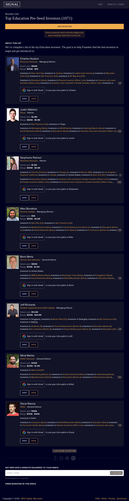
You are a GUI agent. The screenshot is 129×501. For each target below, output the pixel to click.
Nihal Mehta (27, 355)
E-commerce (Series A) (98, 230)
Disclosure (121, 498)
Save (24, 99)
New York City (37, 73)
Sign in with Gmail (35, 90)
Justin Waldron (28, 109)
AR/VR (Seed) (65, 128)
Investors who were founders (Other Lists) (99, 131)
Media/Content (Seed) (41, 227)
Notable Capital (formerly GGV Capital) (37, 308)
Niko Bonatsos (28, 208)
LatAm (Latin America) (84, 73)
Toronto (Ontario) (39, 172)
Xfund (23, 113)
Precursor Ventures (29, 62)
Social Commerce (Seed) (74, 374)
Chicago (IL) (64, 172)
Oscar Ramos (27, 403)
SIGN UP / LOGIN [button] (116, 4)
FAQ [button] (100, 4)
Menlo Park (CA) (60, 319)
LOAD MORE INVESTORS (64, 451)
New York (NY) (99, 175)
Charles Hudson (29, 58)
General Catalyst (27, 212)
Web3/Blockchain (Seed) (75, 278)
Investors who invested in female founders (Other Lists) (77, 83)
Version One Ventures (30, 260)
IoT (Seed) (71, 230)
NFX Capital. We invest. (32, 498)
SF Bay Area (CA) (77, 76)
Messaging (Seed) (39, 128)
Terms (104, 498)
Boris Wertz (26, 256)
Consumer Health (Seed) (33, 425)
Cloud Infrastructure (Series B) (67, 326)
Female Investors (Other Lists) (35, 182)
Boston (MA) (86, 172)
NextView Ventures (29, 161)
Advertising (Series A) (41, 374)
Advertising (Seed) (105, 374)
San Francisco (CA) (49, 76)
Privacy (112, 498)
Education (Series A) (72, 377)
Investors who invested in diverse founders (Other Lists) (86, 182)
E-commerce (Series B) (41, 329)
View (33, 99)
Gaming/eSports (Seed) (93, 128)
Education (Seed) (39, 80)
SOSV (22, 407)
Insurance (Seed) (38, 422)
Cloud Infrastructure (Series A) (76, 227)
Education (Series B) (102, 326)
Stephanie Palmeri (30, 157)
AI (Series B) (36, 326)
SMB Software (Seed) (40, 275)
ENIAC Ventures (27, 359)
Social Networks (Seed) (30, 131)
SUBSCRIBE (116, 473)
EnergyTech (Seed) (103, 275)
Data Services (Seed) (102, 377)
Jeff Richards (27, 305)
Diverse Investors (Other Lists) (72, 80)
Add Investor (64, 26)
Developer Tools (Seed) (72, 275)
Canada (59, 73)
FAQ (97, 498)
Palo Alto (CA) (37, 223)
